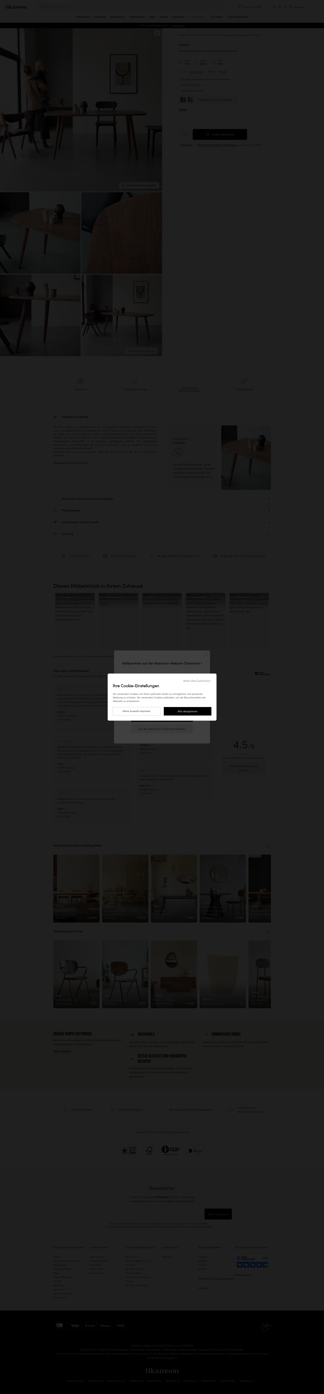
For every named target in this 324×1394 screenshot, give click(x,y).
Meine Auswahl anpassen (136, 711)
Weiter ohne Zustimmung (196, 680)
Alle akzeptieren (187, 711)
